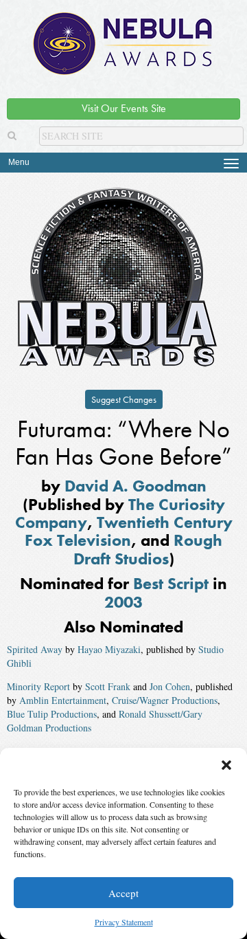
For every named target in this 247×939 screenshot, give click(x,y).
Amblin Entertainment (62, 700)
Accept (123, 893)
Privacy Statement (124, 921)
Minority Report (38, 686)
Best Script (171, 583)
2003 (123, 601)
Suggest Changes (123, 399)
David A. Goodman (135, 485)
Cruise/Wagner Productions (164, 700)
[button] (226, 765)
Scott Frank (107, 686)
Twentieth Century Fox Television (129, 531)
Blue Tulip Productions (52, 713)
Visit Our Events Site (124, 108)
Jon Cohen (170, 686)
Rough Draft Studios (148, 548)
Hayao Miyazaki (109, 649)
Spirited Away (34, 649)
